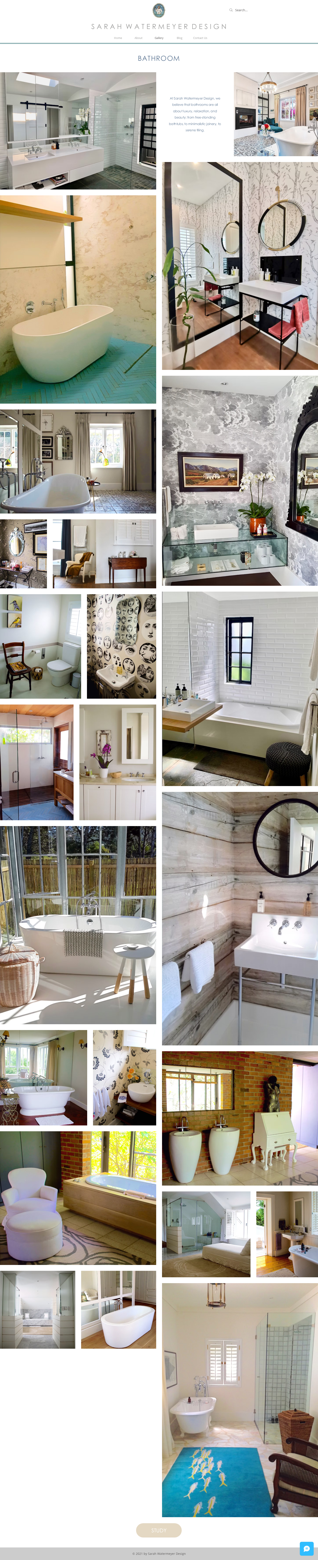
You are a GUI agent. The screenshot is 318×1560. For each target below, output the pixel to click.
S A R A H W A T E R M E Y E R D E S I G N (158, 26)
